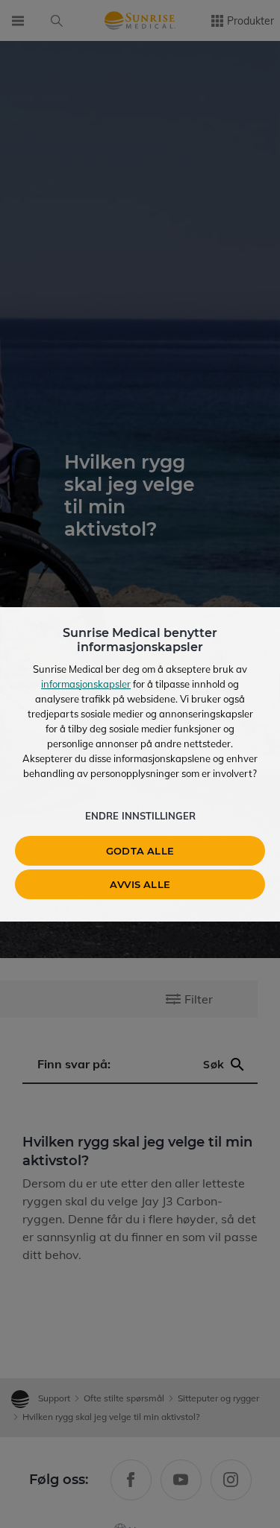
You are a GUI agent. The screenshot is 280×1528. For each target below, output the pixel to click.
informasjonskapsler (86, 684)
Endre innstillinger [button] (140, 816)
